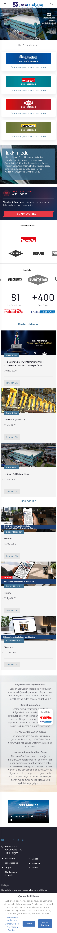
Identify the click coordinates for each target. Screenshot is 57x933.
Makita (35, 858)
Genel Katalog (11, 862)
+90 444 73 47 (11, 846)
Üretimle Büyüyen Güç (14, 419)
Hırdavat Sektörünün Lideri (16, 474)
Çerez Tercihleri (45, 924)
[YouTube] (2, 840)
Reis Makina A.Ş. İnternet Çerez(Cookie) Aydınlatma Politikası (12, 923)
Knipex (35, 867)
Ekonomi (8, 538)
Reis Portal (10, 858)
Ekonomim (9, 647)
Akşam (7, 592)
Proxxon (36, 863)
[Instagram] (13, 840)
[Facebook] (8, 840)
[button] (4, 24)
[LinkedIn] (23, 840)
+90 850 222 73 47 (13, 849)
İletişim (8, 867)
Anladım (29, 923)
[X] (18, 840)
